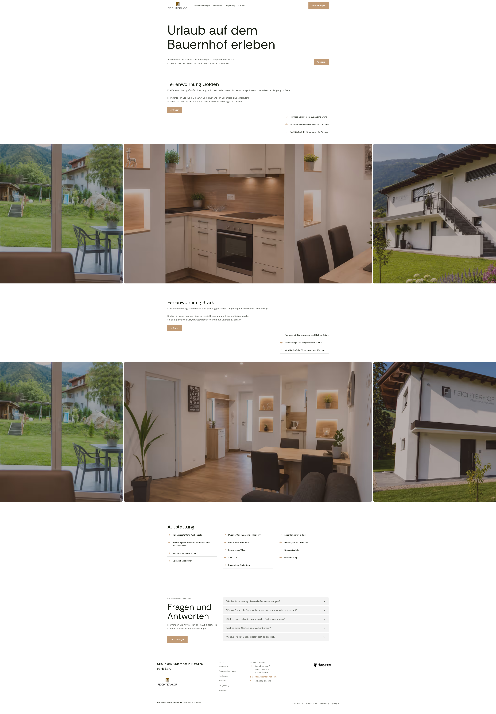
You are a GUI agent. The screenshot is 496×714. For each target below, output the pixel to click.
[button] (276, 601)
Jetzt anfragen (177, 639)
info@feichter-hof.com (266, 676)
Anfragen (321, 62)
